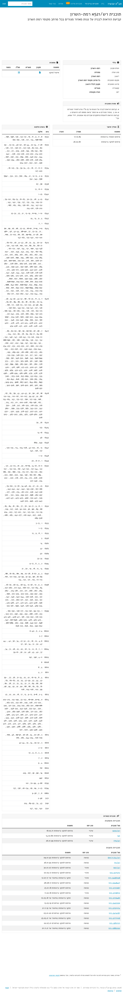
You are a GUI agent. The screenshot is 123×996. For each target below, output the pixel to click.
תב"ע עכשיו (115, 4)
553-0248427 (114, 883)
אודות (60, 3)
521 (118, 835)
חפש (4, 3)
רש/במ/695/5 (114, 857)
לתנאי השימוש (54, 975)
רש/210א (116, 830)
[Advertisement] (61, 41)
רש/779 (117, 840)
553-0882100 (114, 928)
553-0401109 (114, 903)
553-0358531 (114, 893)
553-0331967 (114, 888)
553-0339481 (114, 898)
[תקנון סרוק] (40, 72)
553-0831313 (114, 923)
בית (102, 3)
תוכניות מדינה (74, 3)
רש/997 (116, 867)
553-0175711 (115, 872)
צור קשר (52, 3)
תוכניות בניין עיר (91, 3)
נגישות (110, 990)
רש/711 (117, 862)
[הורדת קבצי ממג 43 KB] (19, 72)
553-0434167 (114, 913)
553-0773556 (114, 918)
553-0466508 (114, 877)
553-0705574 (114, 908)
